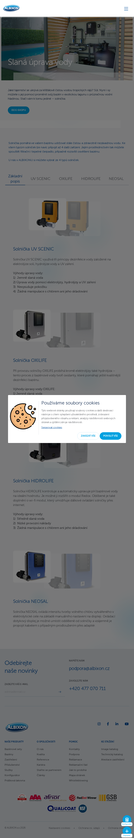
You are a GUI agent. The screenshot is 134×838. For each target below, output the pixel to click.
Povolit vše (110, 436)
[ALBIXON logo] (11, 8)
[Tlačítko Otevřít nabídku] (126, 8)
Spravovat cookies (51, 427)
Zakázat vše (88, 436)
